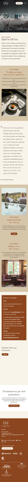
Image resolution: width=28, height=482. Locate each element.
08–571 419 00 (5, 431)
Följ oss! (5, 354)
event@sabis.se (16, 312)
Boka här (19, 3)
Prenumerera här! (14, 405)
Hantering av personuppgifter (8, 445)
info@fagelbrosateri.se (7, 433)
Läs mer (14, 233)
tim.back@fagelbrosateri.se (11, 337)
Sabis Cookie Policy (7, 448)
